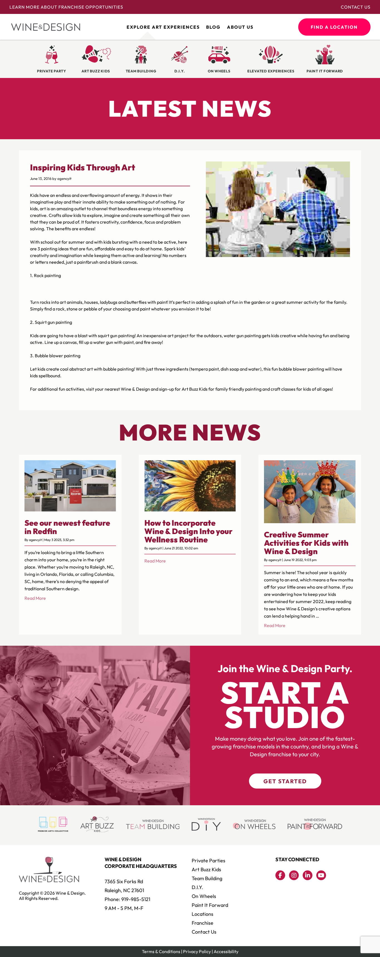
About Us (240, 27)
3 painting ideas (53, 248)
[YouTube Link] (321, 875)
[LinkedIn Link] (307, 875)
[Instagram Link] (294, 875)
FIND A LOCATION (334, 27)
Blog (213, 27)
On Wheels (204, 896)
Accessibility (226, 951)
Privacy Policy (197, 951)
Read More (35, 598)
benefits (63, 228)
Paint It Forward (210, 905)
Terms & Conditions (161, 951)
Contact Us (356, 7)
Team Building (207, 878)
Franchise (202, 923)
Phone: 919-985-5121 (127, 899)
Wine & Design (135, 389)
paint (162, 302)
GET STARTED (285, 781)
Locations (202, 914)
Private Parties (208, 860)
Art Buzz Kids (206, 869)
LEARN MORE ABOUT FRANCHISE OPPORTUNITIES (66, 7)
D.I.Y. (197, 887)
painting (126, 335)
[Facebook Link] (280, 875)
